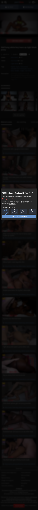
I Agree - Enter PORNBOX (19, 216)
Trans (32, 213)
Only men (23, 213)
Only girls (14, 213)
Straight (6, 213)
